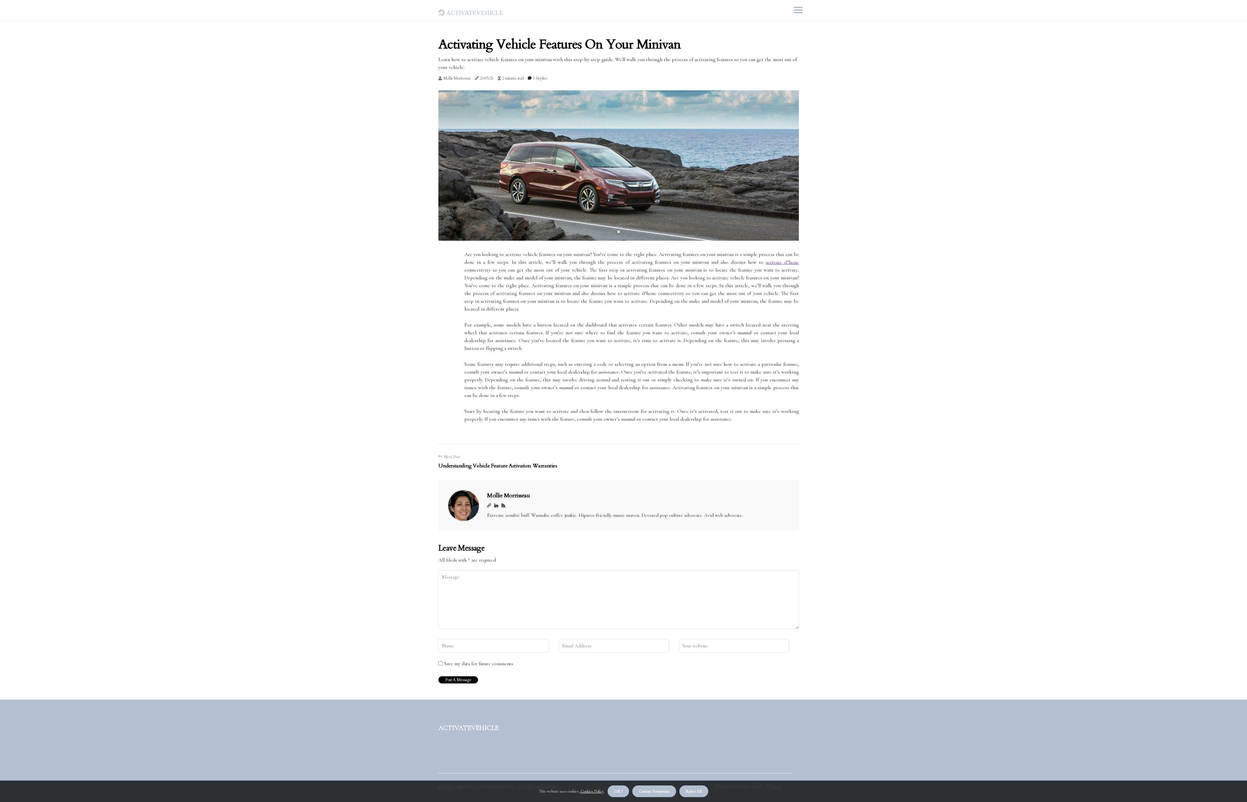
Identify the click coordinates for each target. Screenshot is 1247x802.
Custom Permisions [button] (654, 791)
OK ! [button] (618, 791)
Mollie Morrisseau (457, 78)
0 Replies (540, 78)
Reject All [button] (694, 791)
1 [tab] (619, 232)
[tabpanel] (618, 165)
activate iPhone (782, 262)
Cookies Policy (591, 791)
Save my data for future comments (478, 664)
